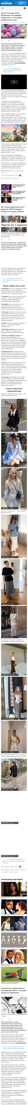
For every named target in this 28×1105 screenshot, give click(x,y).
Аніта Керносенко (18, 995)
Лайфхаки (23, 869)
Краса (11, 872)
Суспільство (5, 872)
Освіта (16, 872)
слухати (21, 3)
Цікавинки (15, 178)
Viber (20, 175)
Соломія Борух (14, 214)
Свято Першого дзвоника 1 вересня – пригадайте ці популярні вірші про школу (14, 861)
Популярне (8, 178)
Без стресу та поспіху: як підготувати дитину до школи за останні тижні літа (13, 280)
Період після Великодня (7, 53)
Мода (11, 869)
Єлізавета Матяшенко (20, 22)
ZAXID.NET (12, 65)
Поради (17, 869)
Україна (7, 869)
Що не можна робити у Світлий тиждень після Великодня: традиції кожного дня (12, 70)
